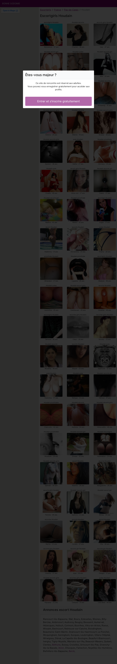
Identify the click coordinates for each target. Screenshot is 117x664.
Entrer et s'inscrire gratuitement (58, 101)
